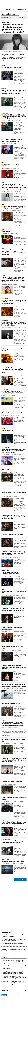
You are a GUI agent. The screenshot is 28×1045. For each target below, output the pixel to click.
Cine (2, 366)
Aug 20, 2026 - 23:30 (17, 51)
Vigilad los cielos (8, 430)
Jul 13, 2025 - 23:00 (12, 233)
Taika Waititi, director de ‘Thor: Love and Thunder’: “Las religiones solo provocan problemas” (13, 451)
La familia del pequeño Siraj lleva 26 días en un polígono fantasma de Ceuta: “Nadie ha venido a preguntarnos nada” (14, 962)
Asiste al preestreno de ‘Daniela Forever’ (12, 350)
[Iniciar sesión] (25, 9)
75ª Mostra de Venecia (6, 702)
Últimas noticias (6, 932)
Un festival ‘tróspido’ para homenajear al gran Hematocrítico (12, 392)
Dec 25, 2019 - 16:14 (17, 557)
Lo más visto (4, 957)
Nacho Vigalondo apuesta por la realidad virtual (11, 628)
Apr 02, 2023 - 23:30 (12, 433)
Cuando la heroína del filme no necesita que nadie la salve (11, 573)
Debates (3, 137)
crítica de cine (4, 298)
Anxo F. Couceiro (5, 327)
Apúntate (4, 995)
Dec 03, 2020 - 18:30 (11, 521)
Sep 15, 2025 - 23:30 (19, 95)
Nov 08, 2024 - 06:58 (14, 395)
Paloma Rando (4, 496)
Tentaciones (4, 727)
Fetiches (3, 626)
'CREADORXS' (4, 720)
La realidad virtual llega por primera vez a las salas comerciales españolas (13, 685)
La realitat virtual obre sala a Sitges (12, 861)
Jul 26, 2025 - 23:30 (14, 168)
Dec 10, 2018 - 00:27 (19, 631)
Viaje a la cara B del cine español (12, 534)
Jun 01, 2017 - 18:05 (11, 826)
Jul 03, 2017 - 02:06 (11, 764)
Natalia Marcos (4, 210)
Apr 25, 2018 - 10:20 (12, 727)
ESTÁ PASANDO (5, 17)
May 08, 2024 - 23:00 (16, 415)
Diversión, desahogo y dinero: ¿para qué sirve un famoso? (11, 140)
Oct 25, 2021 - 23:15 (12, 496)
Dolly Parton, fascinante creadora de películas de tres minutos (12, 935)
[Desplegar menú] (2, 9)
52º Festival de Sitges (6, 570)
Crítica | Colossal (5, 780)
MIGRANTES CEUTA (12, 17)
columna (3, 162)
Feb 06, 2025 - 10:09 (17, 375)
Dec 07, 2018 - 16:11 (16, 650)
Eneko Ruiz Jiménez (5, 375)
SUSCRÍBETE (20, 9)
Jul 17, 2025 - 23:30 (16, 210)
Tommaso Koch (4, 706)
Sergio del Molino (5, 168)
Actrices (3, 275)
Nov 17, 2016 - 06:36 (11, 845)
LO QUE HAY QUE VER (5, 839)
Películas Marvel (5, 447)
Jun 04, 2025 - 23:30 (16, 256)
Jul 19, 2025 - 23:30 (15, 191)
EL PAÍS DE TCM (4, 513)
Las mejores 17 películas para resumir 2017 (13, 740)
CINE (2, 347)
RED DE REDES (4, 411)
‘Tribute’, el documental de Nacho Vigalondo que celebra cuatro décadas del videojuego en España (14, 117)
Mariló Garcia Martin (6, 631)
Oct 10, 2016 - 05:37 (18, 863)
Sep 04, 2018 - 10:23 (16, 706)
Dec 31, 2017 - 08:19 (18, 743)
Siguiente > (20, 879)
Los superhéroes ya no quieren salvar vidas (13, 592)
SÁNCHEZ (19, 17)
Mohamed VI (24, 17)
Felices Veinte (5, 469)
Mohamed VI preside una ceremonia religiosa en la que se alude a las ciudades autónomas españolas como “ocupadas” (14, 967)
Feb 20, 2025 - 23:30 (12, 306)
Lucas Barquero (4, 51)
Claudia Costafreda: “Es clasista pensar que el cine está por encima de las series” (12, 28)
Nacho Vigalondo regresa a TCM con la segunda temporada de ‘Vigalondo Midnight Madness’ (13, 517)
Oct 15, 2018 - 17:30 (18, 688)
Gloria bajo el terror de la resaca (11, 781)
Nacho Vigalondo (8, 14)
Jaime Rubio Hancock (5, 415)
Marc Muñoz (4, 845)
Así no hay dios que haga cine (12, 67)
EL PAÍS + (3, 353)
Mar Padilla (4, 143)
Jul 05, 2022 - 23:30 (18, 454)
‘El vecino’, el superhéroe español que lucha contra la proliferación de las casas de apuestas (13, 553)
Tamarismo (6, 231)
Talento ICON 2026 (5, 22)
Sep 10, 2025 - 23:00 (15, 120)
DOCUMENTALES (4, 113)
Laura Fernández (5, 576)
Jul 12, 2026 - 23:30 (12, 70)
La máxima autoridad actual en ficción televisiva (13, 493)
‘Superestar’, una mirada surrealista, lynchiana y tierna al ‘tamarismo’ (13, 207)
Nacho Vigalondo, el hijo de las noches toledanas (13, 798)
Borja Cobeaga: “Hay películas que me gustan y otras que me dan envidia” (13, 823)
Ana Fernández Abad (5, 191)
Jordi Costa (3, 784)
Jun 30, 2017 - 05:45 (11, 784)
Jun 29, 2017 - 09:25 (18, 801)
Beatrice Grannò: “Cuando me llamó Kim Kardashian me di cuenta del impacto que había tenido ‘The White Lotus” (13, 279)
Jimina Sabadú (4, 70)
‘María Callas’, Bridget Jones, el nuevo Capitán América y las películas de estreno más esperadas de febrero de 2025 (13, 370)
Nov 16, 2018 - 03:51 (11, 671)
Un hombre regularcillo (6, 320)
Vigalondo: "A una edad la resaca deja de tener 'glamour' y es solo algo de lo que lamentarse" (13, 760)
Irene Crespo (4, 284)
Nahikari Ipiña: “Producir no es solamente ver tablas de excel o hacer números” (13, 667)
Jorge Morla (4, 120)
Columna (3, 65)
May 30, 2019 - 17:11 (14, 612)
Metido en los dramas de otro (10, 703)
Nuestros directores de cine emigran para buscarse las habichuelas (13, 841)
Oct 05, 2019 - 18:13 (16, 576)
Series (2, 182)
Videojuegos (4, 88)
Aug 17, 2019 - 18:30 (17, 595)
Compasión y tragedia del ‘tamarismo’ (10, 165)
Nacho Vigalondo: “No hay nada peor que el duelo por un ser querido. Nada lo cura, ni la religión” (13, 324)
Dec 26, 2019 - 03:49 (18, 537)
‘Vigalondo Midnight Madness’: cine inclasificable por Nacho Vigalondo (13, 609)
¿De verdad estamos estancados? (11, 413)
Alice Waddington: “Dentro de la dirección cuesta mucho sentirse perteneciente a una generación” (12, 724)
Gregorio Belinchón (5, 454)
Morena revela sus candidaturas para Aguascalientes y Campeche (12, 944)
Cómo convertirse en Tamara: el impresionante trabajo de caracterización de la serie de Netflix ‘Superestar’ (13, 252)
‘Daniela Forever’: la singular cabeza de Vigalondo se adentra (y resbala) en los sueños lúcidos (13, 302)
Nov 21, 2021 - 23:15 (12, 472)
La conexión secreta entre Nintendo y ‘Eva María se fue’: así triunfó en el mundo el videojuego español (13, 92)
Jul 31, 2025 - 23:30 (11, 143)
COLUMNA (3, 428)
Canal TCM (3, 521)
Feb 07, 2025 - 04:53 (13, 353)
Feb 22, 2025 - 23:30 (12, 284)
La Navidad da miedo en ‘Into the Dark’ (12, 647)
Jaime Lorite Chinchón (6, 95)
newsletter (4, 990)
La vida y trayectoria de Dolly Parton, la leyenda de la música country (13, 940)
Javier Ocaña (4, 306)
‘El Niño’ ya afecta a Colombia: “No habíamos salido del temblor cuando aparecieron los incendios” (13, 949)
